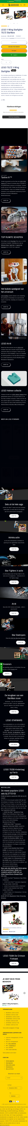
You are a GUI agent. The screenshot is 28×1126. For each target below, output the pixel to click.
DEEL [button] (4, 100)
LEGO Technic (6, 479)
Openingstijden (9, 1063)
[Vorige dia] (10, 783)
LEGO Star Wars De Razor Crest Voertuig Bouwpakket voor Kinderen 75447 (6, 438)
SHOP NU (5, 200)
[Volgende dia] (17, 783)
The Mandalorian (16, 732)
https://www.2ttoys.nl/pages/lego (11, 874)
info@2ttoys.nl (12, 1045)
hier (18, 1028)
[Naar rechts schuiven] (17, 23)
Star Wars (13, 241)
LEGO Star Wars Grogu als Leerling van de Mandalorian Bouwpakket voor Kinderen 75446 (18, 438)
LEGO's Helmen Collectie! (18, 394)
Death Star (12, 245)
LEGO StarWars (4, 296)
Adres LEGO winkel (10, 1065)
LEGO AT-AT (20, 347)
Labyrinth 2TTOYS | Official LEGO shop (12, 1104)
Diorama (13, 669)
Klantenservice (9, 1067)
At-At (19, 607)
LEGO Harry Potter (17, 480)
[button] (3, 5)
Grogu (22, 732)
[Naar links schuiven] (10, 23)
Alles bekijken (14, 457)
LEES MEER (14, 744)
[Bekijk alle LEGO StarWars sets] (14, 71)
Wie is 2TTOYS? (10, 1069)
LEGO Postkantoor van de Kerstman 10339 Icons (12, 927)
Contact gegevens (10, 1061)
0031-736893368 (12, 1043)
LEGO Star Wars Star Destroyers (17, 638)
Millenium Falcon (5, 245)
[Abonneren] (21, 1078)
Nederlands (18, 0)
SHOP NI (7, 673)
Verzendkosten (11, 38)
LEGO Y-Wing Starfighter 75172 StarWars (10, 1004)
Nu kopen (14, 50)
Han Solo (10, 732)
